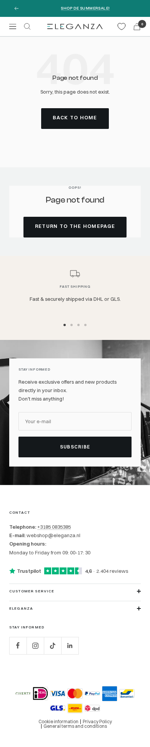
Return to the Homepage (75, 226)
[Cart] (137, 26)
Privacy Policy (97, 721)
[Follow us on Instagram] (35, 645)
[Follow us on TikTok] (52, 645)
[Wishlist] (121, 26)
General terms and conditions (75, 726)
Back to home (75, 117)
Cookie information (58, 721)
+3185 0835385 (54, 527)
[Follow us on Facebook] (18, 645)
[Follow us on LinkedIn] (69, 645)
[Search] (27, 26)
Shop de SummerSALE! (85, 8)
